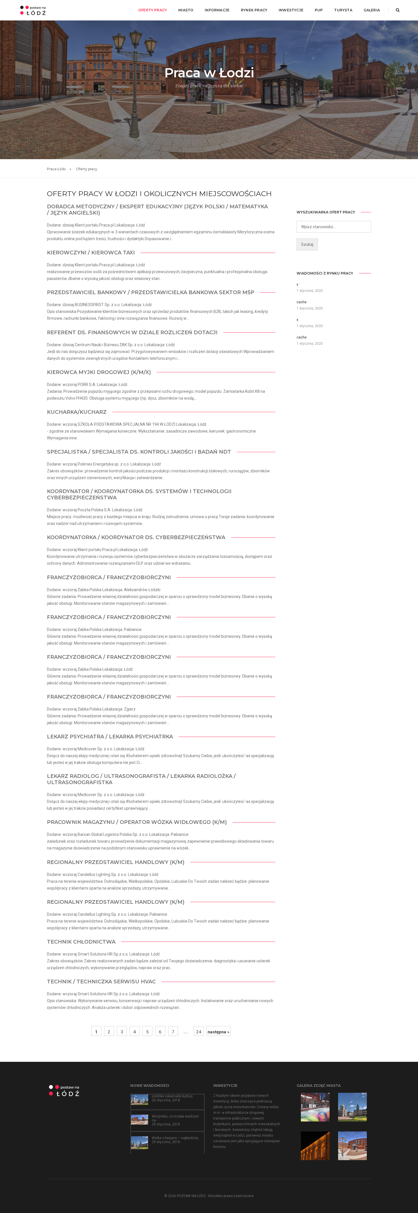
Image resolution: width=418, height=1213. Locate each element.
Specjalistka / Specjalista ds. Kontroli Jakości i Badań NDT (139, 452)
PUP (319, 10)
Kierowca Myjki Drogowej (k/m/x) (99, 372)
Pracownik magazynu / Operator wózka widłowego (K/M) (137, 822)
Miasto (185, 10)
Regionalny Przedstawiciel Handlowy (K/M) (116, 862)
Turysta (343, 10)
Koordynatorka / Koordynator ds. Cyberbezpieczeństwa (136, 537)
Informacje (217, 10)
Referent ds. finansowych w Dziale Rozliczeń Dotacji (132, 332)
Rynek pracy (254, 10)
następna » (218, 1032)
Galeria (372, 10)
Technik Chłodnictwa (81, 942)
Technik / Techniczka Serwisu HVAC (101, 982)
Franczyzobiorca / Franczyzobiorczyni (109, 577)
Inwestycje (291, 10)
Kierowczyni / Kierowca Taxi (91, 253)
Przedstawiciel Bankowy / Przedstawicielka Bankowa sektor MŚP (150, 292)
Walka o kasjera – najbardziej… (176, 1138)
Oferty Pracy (152, 10)
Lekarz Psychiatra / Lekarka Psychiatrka (110, 737)
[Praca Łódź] (32, 10)
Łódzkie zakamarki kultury (172, 1096)
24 (198, 1032)
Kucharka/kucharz (77, 412)
